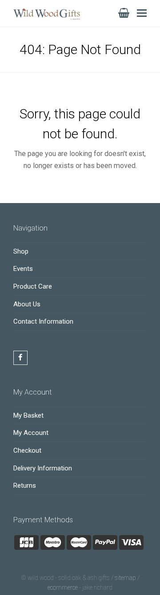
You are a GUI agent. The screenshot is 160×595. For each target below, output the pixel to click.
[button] (142, 13)
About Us (26, 304)
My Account (30, 433)
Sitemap (125, 577)
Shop (20, 251)
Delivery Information (42, 468)
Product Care (32, 286)
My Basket (28, 415)
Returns (24, 485)
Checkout (27, 450)
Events (23, 269)
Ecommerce (63, 587)
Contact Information (43, 321)
